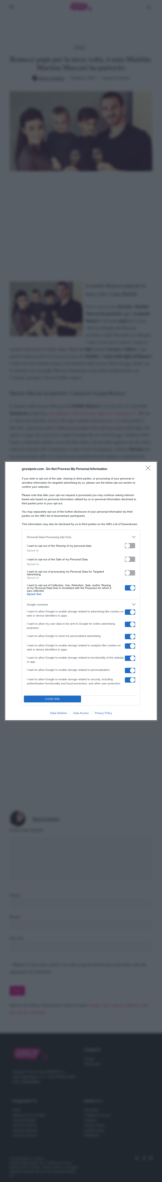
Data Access (81, 713)
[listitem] (81, 537)
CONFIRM (52, 699)
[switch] (130, 545)
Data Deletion (58, 713)
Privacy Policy (103, 713)
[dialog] (81, 591)
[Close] (149, 469)
